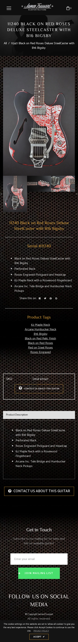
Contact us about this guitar (41, 388)
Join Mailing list (39, 573)
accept (39, 637)
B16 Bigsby (40, 334)
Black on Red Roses (40, 343)
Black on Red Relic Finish (40, 338)
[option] (39, 121)
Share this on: (28, 298)
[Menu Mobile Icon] (9, 8)
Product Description (17, 415)
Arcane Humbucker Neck (40, 329)
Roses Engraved (40, 352)
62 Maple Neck (40, 324)
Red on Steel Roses (40, 347)
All (5, 43)
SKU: (9, 379)
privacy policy (41, 631)
